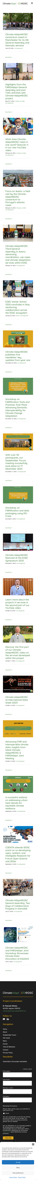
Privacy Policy (13, 1177)
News (17, 315)
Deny (18, 1167)
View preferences (18, 1173)
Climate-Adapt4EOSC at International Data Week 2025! (16, 700)
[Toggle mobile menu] (32, 3)
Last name (7, 1080)
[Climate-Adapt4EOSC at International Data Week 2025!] (18, 684)
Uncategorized (18, 48)
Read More (8, 57)
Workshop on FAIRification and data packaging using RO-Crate (17, 511)
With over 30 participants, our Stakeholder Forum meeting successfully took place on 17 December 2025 (16, 461)
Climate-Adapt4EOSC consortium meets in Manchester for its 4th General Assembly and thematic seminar (17, 40)
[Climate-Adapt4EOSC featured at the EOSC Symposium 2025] (18, 542)
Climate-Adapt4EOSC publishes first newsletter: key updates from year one (17, 356)
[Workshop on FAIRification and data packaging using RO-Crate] (18, 494)
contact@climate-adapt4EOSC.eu (14, 1011)
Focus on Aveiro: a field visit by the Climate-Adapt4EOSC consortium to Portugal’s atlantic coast (17, 198)
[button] (33, 1144)
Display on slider (20, 101)
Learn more (6, 1132)
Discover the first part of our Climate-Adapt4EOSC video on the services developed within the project (17, 652)
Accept (18, 1162)
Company (6, 1096)
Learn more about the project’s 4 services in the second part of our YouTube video (17, 603)
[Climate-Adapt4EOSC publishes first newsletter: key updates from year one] (18, 338)
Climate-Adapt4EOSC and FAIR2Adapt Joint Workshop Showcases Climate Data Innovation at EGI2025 (17, 953)
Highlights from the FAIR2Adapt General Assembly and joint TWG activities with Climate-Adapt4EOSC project (16, 91)
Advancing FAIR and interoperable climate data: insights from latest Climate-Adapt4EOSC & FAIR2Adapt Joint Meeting (16, 750)
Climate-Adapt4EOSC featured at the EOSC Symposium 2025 (16, 558)
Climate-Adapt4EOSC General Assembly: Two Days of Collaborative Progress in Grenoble (17, 904)
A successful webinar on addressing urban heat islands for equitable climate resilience (16, 803)
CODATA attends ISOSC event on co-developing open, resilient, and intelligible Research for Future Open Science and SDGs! (18, 854)
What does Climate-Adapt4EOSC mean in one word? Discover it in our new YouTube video (16, 145)
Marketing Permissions (10, 1106)
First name (7, 1071)
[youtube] (4, 1019)
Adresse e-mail (8, 1088)
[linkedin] (8, 1019)
